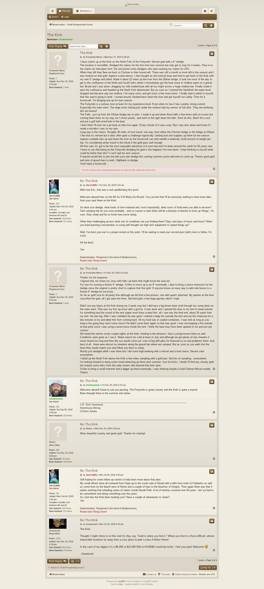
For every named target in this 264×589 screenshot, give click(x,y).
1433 (58, 538)
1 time (66, 87)
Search (55, 17)
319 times (67, 415)
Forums (66, 11)
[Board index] (132, 4)
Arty (121, 584)
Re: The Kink (89, 181)
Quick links (53, 12)
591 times (66, 547)
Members (85, 11)
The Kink (54, 34)
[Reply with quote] (211, 53)
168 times (67, 462)
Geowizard (54, 531)
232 (57, 203)
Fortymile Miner (57, 70)
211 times (67, 221)
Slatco (52, 442)
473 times (67, 550)
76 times (66, 459)
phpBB (121, 581)
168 (57, 450)
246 (57, 406)
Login (66, 17)
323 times (66, 218)
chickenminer (66, 39)
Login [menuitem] (212, 12)
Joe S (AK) (54, 196)
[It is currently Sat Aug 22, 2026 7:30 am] (171, 24)
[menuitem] (205, 11)
